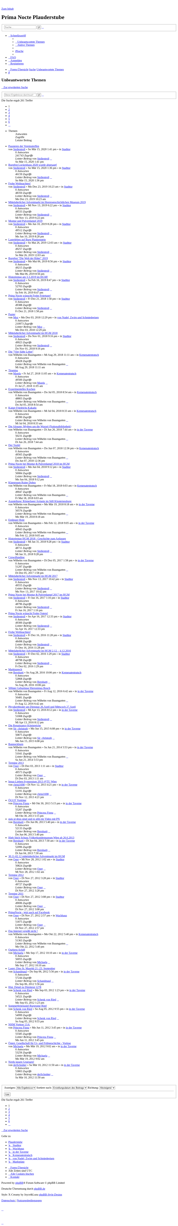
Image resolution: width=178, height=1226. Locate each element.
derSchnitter (19, 1065)
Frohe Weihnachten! (19, 183)
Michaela (18, 952)
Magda (17, 373)
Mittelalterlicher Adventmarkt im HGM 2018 (33, 333)
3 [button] (9, 112)
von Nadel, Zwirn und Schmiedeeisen (78, 317)
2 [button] (9, 109)
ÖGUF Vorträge (17, 800)
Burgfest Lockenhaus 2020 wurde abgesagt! (32, 164)
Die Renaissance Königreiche (24, 725)
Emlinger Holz (16, 519)
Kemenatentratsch (89, 354)
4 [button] (9, 115)
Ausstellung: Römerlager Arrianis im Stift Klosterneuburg (39, 501)
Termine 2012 (16, 875)
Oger (16, 765)
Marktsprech (15, 669)
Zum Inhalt (7, 8)
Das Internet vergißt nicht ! (23, 931)
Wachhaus (61, 915)
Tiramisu (13, 370)
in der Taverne (85, 429)
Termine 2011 (15, 893)
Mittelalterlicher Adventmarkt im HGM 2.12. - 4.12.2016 (39, 650)
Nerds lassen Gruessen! (21, 1061)
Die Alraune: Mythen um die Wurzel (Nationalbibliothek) (39, 426)
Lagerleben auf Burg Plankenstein (27, 239)
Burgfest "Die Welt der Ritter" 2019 (28, 258)
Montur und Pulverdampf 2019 (25, 220)
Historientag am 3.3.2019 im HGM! (28, 276)
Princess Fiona (21, 803)
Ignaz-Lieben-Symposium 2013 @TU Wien (32, 781)
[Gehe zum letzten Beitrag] (51, 158)
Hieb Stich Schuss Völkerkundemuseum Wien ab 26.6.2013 (41, 837)
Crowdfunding (16, 557)
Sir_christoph (20, 728)
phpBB (19, 1182)
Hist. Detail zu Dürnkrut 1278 (24, 987)
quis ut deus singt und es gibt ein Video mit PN (34, 818)
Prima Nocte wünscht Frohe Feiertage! (29, 295)
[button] (9, 125)
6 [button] (9, 121)
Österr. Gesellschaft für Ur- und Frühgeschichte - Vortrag (39, 1043)
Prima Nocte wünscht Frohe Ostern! (28, 613)
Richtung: (93, 1087)
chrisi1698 (19, 784)
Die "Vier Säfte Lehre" (21, 351)
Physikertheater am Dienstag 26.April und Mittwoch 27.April (42, 706)
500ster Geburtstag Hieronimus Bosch (29, 688)
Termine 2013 (16, 762)
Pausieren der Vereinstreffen (23, 146)
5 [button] (9, 118)
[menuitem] (30, 41)
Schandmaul (20, 971)
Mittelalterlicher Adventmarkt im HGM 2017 (33, 575)
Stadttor (66, 149)
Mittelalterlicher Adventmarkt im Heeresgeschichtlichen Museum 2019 (47, 202)
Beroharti (18, 672)
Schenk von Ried (22, 990)
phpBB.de (39, 1188)
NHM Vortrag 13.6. (19, 1024)
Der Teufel (14, 445)
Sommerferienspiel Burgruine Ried (27, 1005)
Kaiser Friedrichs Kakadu (22, 407)
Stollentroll (19, 149)
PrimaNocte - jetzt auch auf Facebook (29, 912)
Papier (11, 314)
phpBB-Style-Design (50, 1194)
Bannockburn (15, 744)
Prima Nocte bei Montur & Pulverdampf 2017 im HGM (39, 594)
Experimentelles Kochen (21, 389)
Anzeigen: (10, 1087)
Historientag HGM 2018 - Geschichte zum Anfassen (37, 538)
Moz (15, 317)
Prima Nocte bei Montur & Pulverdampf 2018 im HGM (39, 463)
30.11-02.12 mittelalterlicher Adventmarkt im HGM (36, 856)
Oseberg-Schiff (16, 949)
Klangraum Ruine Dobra (22, 482)
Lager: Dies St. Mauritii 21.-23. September (31, 968)
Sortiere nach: (44, 1087)
